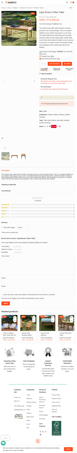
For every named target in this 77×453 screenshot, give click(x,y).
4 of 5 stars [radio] (19, 246)
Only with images (9, 227)
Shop (9, 8)
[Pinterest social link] (40, 434)
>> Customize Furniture (44, 69)
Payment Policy (56, 398)
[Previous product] (68, 8)
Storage (29, 406)
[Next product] (73, 8)
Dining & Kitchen (31, 402)
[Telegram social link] (60, 126)
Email (3, 286)
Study (28, 409)
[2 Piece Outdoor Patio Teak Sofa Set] (9, 323)
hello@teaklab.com (19, 409)
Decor (28, 424)
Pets (28, 427)
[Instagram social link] (45, 431)
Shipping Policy (56, 406)
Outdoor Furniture (26, 8)
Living (28, 395)
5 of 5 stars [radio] (21, 246)
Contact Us (17, 397)
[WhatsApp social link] (57, 126)
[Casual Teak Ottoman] (47, 323)
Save (55, 126)
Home (3, 8)
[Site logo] (10, 2)
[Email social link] (50, 126)
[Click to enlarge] (5, 148)
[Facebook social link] (45, 126)
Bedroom (29, 398)
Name (3, 278)
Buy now (67, 63)
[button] (3, 81)
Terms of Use (56, 402)
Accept (68, 449)
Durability (4, 252)
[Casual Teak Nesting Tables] (28, 323)
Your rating (5, 246)
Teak (45, 120)
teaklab (66, 120)
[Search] (67, 2)
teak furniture (52, 120)
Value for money (6, 249)
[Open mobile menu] (2, 2)
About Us (16, 401)
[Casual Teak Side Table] (66, 323)
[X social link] (47, 126)
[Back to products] (71, 8)
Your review (5, 256)
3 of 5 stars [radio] (17, 246)
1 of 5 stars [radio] (14, 246)
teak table (60, 120)
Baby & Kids (30, 417)
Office (28, 420)
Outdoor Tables (39, 8)
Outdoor (15, 8)
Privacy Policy (56, 395)
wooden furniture (44, 123)
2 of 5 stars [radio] (16, 246)
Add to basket (55, 63)
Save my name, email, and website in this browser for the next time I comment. (29, 294)
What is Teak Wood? (69, 69)
